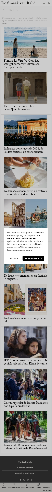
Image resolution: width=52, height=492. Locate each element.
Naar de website (33, 258)
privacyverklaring (24, 250)
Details (14, 258)
